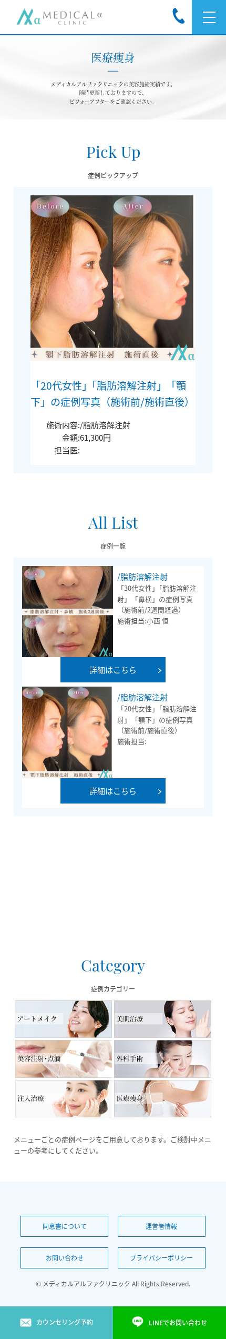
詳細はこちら (113, 670)
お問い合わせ (65, 1258)
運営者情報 (161, 1226)
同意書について (65, 1226)
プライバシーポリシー (161, 1258)
